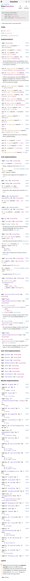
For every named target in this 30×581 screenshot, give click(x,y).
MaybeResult (12, 503)
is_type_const (11, 124)
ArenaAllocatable (8, 400)
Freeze (7, 360)
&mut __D (19, 200)
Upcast (14, 538)
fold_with (7, 321)
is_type (9, 145)
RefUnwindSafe (10, 363)
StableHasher (19, 287)
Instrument (12, 480)
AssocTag (19, 148)
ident (8, 52)
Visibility (15, 92)
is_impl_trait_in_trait (9, 152)
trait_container (12, 99)
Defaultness (16, 58)
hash (5, 236)
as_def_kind (10, 120)
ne (4, 268)
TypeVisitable (7, 335)
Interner (8, 533)
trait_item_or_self (13, 72)
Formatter (5, 187)
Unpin (7, 371)
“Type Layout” (15, 572)
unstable (22, 169)
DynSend (7, 354)
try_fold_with (8, 305)
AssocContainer (20, 17)
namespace (10, 116)
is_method (10, 143)
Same (9, 508)
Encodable (5, 209)
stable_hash (8, 281)
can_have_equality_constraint (11, 130)
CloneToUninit (13, 420)
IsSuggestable (7, 496)
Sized (8, 250)
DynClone (11, 438)
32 (16, 224)
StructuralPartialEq (12, 294)
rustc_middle (4, 4)
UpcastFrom (8, 542)
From (9, 477)
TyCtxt (4, 54)
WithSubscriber (13, 556)
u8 (13, 224)
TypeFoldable (6, 301)
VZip (11, 550)
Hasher (13, 236)
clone (5, 163)
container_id (11, 94)
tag (8, 148)
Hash (7, 234)
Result (6, 70)
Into (11, 482)
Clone (7, 161)
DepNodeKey (5, 432)
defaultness (10, 57)
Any (9, 387)
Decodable (5, 198)
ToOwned (10, 511)
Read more (22, 166)
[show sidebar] (1, 1)
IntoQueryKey (12, 491)
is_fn (8, 140)
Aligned (10, 384)
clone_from (5, 170)
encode (6, 212)
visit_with (7, 339)
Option (4, 47)
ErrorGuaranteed (19, 70)
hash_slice (7, 244)
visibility (10, 90)
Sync (6, 368)
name (8, 50)
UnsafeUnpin (9, 374)
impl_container (11, 103)
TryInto (13, 523)
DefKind (4, 122)
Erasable (9, 221)
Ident (14, 54)
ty (8, 4)
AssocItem (14, 2)
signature (10, 107)
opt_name (9, 45)
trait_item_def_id (13, 86)
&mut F (9, 310)
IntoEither (12, 488)
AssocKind (15, 16)
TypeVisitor (5, 341)
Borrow (10, 408)
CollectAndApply (16, 425)
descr (8, 111)
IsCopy (21, 400)
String (14, 109)
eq (4, 261)
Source (3, 8)
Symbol (9, 47)
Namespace (5, 117)
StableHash (9, 278)
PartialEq (9, 258)
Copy (6, 180)
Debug (7, 183)
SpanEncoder (13, 207)
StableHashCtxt (7, 282)
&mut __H (9, 238)
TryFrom (13, 517)
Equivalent (14, 444)
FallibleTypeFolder (8, 307)
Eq (5, 218)
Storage (7, 224)
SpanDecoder (13, 196)
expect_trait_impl (13, 68)
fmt (5, 186)
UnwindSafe (9, 377)
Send (6, 365)
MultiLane (8, 553)
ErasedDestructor (13, 471)
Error (18, 312)
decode (6, 200)
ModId (21, 92)
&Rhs (8, 270)
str (3, 113)
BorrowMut (11, 414)
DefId (15, 14)
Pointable (11, 506)
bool (3, 126)
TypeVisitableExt (8, 530)
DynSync (7, 357)
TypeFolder (5, 323)
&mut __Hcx (12, 286)
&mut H (14, 245)
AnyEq (10, 393)
